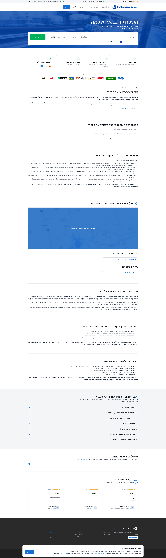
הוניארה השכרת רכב (130, 273)
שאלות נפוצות (105, 7)
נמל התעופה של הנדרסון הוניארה (126, 259)
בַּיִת (135, 87)
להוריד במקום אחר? (129, 42)
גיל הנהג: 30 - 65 (114, 42)
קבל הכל (29, 552)
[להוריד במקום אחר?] (135, 42)
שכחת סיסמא (78, 534)
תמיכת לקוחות (93, 7)
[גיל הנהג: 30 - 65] (121, 42)
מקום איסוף (93, 36)
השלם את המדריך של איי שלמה (129, 108)
